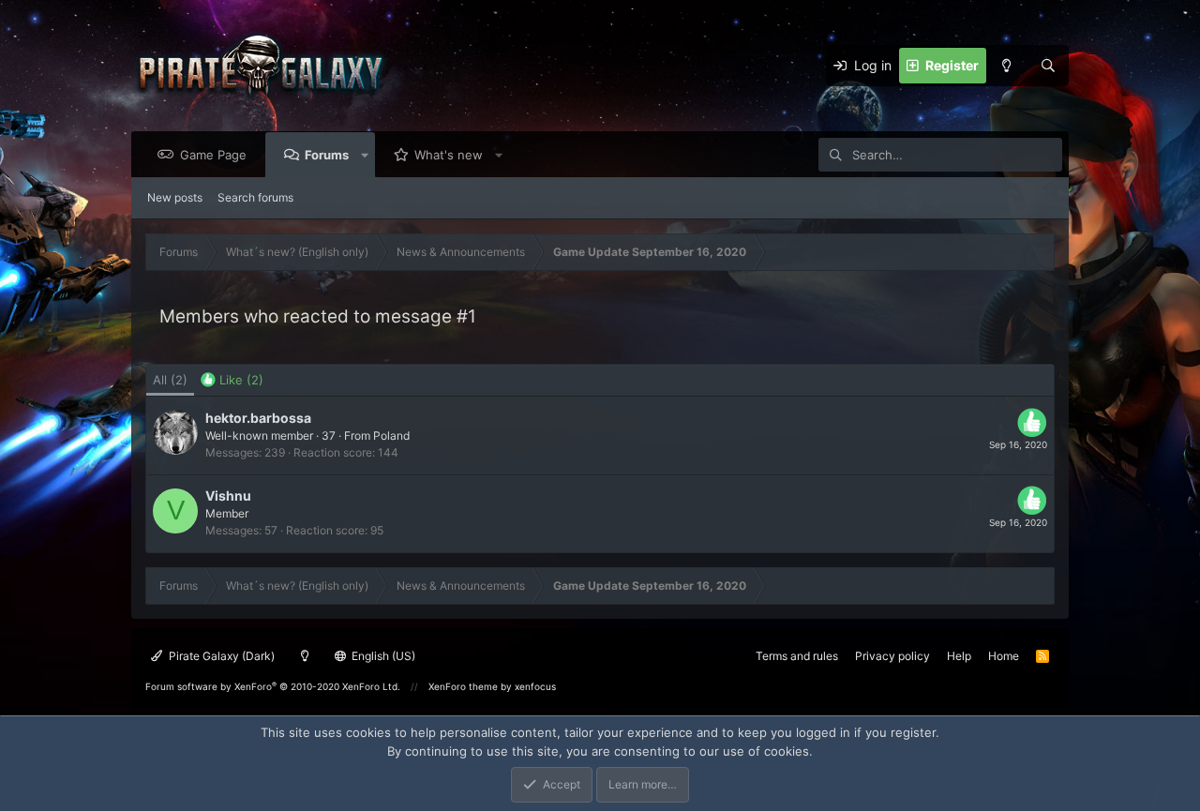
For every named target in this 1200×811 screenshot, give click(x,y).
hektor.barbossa (258, 418)
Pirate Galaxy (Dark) (220, 656)
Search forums (255, 197)
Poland (391, 435)
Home (1003, 656)
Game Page (213, 154)
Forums (327, 154)
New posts (174, 197)
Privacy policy (892, 656)
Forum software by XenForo (272, 686)
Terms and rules (797, 656)
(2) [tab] (170, 379)
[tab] (232, 381)
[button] (365, 154)
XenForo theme (463, 686)
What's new (448, 154)
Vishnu (228, 495)
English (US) (382, 656)
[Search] (1048, 65)
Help (959, 656)
